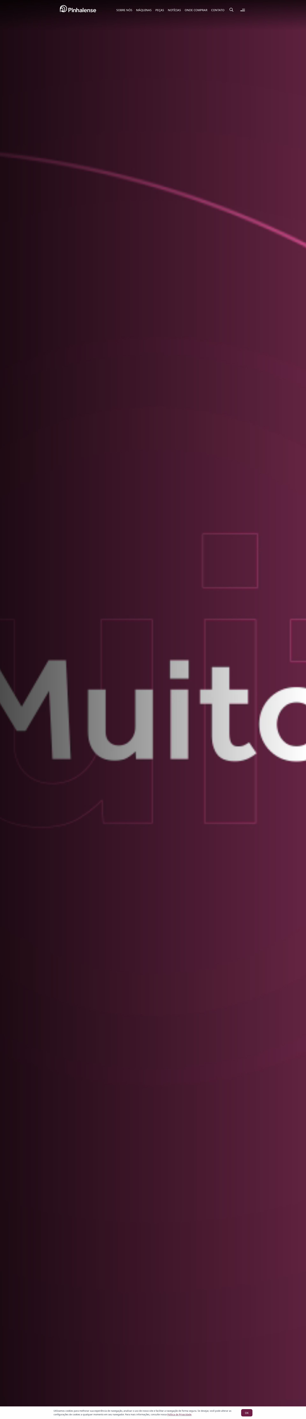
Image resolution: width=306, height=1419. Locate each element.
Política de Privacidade (179, 1414)
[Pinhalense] (78, 10)
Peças (159, 10)
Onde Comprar (196, 10)
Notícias (174, 10)
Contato (217, 10)
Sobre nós (124, 10)
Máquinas (144, 10)
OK (247, 1413)
